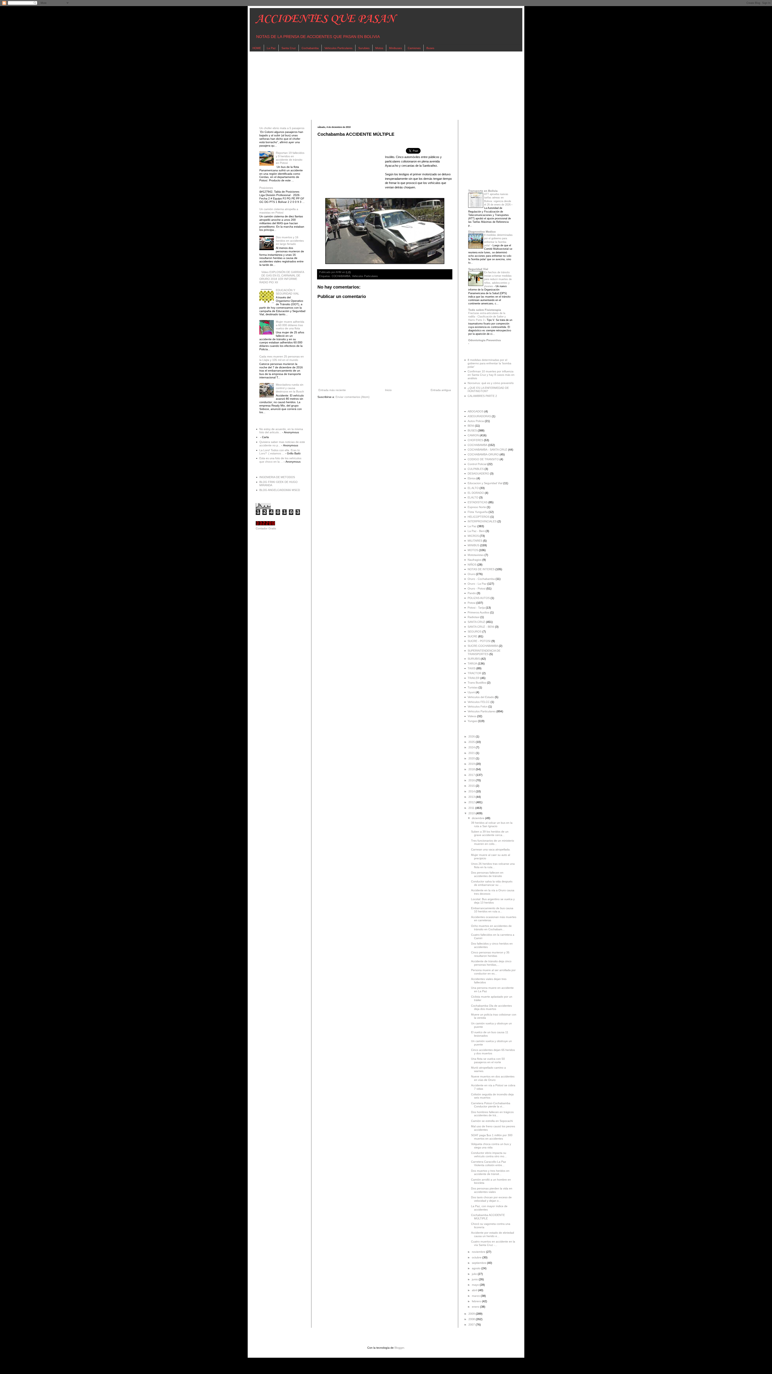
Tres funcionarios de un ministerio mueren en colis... (492, 842)
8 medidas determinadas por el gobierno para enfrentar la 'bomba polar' (489, 363)
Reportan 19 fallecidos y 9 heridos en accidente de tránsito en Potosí (290, 157)
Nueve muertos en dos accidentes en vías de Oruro (492, 1078)
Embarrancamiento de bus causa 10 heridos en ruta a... (492, 910)
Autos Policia (476, 421)
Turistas (473, 687)
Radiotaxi (473, 617)
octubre (477, 1257)
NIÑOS (472, 564)
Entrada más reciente (332, 390)
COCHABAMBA (341, 276)
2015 (472, 785)
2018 (472, 769)
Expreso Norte (477, 507)
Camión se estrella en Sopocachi (492, 1120)
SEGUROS (474, 631)
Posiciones (266, 187)
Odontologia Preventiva (484, 340)
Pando (472, 593)
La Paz (271, 48)
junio (475, 1279)
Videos (472, 716)
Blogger (399, 1347)
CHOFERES (475, 440)
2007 (472, 1324)
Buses (430, 48)
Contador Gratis (266, 528)
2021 (472, 753)
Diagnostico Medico (482, 231)
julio (475, 1273)
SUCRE (472, 636)
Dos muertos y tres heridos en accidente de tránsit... (490, 1172)
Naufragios (474, 559)
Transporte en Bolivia (483, 190)
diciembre (478, 818)
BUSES (472, 430)
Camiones (414, 48)
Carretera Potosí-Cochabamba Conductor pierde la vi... (490, 1105)
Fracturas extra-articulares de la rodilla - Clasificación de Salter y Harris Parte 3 (487, 317)
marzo (476, 1295)
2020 (472, 758)
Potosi (471, 602)
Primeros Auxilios (478, 612)
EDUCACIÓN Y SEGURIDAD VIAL (287, 292)
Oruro (471, 574)
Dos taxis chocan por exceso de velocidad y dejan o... (491, 1199)
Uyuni (471, 692)
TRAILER (473, 678)
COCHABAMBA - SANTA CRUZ (487, 449)
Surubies (364, 48)
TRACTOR (474, 673)
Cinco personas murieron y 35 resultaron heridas (490, 954)
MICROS (473, 535)
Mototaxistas (476, 555)
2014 (472, 791)
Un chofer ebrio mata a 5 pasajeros (281, 128)
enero (476, 1306)
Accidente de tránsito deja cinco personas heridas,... (491, 963)
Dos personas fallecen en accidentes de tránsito (487, 874)
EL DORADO (476, 492)
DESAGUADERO (478, 473)
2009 (472, 1313)
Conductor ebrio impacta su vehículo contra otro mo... (489, 1154)
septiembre (479, 1262)
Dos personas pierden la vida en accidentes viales (491, 1190)
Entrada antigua (441, 390)
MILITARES (475, 540)
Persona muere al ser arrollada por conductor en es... (493, 971)
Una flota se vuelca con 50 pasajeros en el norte (488, 1060)
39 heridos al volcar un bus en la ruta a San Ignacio (491, 824)
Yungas (472, 721)
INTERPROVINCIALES (482, 521)
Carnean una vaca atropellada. (490, 849)
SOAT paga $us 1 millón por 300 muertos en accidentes (491, 1137)
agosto (476, 1268)
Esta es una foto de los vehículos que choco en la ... (280, 460)
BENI (471, 425)
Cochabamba (310, 48)
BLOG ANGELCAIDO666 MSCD (279, 490)
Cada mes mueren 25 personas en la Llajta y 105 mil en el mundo (281, 358)
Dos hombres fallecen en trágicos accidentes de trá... (492, 1113)
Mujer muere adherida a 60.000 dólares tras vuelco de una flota (290, 325)
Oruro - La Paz (477, 583)
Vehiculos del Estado (481, 697)
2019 (472, 763)
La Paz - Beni (476, 531)
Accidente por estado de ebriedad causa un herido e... (492, 1234)
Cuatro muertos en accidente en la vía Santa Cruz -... (493, 1243)
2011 (471, 807)
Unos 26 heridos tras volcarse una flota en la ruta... (493, 865)
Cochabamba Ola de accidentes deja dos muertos (491, 1007)
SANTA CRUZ (476, 621)
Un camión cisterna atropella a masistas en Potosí (278, 210)
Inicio (388, 390)
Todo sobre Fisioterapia (484, 309)
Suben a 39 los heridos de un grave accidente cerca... (489, 833)
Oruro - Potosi (477, 588)
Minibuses (395, 48)
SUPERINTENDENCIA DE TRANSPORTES (484, 652)
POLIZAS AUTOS (479, 598)
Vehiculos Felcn (478, 706)
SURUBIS (474, 658)
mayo (476, 1284)
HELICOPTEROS (479, 516)
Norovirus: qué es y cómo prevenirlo (491, 383)
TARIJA (472, 663)
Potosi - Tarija (476, 607)
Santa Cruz (288, 48)
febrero (477, 1301)
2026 (472, 736)
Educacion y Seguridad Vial (485, 483)
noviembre (479, 1251)
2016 (472, 780)
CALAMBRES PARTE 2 (482, 395)
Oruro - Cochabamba (481, 578)
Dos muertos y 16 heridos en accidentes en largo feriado (290, 241)
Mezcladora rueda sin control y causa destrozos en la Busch (290, 388)
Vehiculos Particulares (338, 48)
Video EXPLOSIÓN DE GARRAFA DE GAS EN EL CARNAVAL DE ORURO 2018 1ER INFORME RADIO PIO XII (281, 277)
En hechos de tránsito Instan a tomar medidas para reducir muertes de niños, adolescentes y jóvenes (498, 279)
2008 (472, 1319)
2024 (472, 747)
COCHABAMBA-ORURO (483, 454)
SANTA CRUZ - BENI (481, 626)
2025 (472, 741)
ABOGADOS (476, 411)
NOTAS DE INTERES (481, 569)
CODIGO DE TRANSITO (483, 459)
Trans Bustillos (477, 682)
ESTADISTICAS (478, 502)
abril (475, 1290)
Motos (379, 48)
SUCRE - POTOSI (479, 641)
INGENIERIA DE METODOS (277, 477)
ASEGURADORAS (479, 416)
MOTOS (473, 550)
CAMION (473, 435)
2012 (472, 802)
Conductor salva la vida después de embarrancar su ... (491, 883)
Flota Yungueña (478, 511)
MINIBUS (473, 545)
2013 (472, 796)
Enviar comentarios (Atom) (353, 396)
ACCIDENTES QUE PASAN (325, 19)
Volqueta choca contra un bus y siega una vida (491, 1145)
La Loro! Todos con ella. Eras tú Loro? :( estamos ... (279, 452)
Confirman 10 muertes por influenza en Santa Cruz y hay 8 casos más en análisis (491, 375)
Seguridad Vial (478, 269)
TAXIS (471, 668)
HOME (257, 48)
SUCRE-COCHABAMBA (483, 645)
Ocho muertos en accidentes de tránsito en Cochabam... (491, 927)
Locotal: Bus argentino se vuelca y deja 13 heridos (493, 901)
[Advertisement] (376, 86)
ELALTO (473, 497)
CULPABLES (476, 468)
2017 (472, 774)
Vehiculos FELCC (479, 701)
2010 (472, 813)
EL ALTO (473, 488)
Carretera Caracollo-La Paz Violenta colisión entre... (488, 1163)
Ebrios (472, 478)
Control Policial (477, 464)
